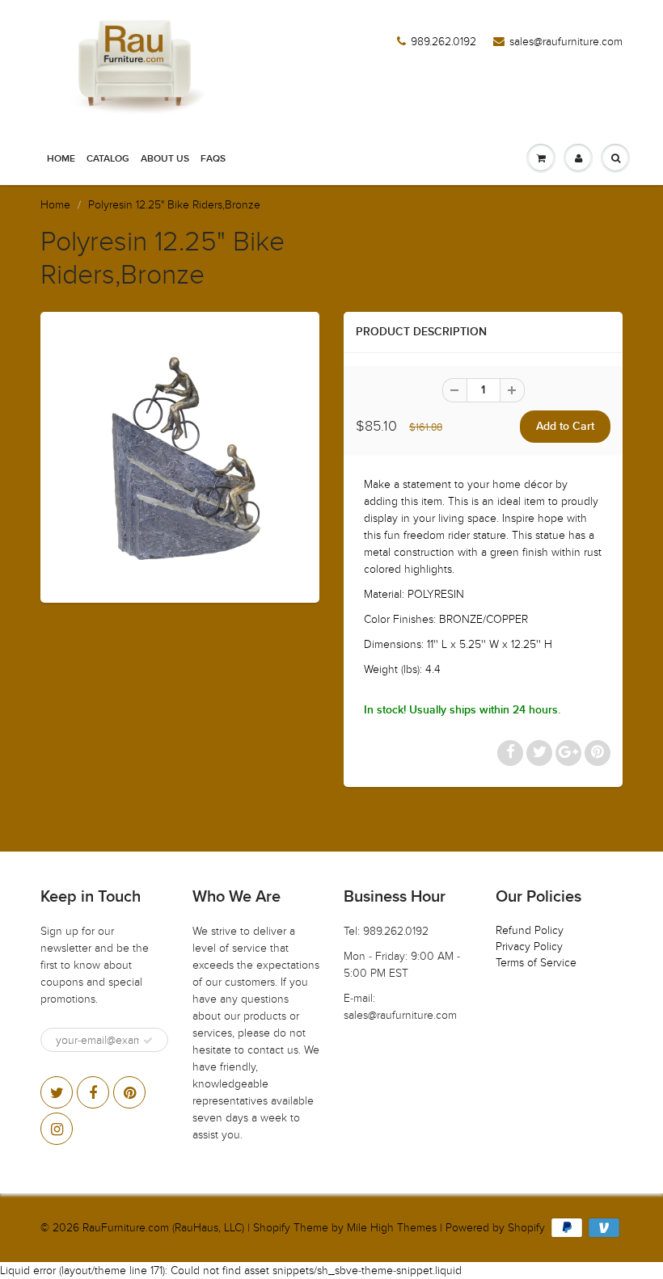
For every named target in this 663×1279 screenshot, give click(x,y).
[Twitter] (56, 1092)
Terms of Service (536, 963)
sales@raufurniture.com (566, 41)
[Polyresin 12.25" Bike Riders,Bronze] (180, 455)
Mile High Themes (392, 1228)
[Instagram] (56, 1129)
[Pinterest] (129, 1092)
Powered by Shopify (495, 1228)
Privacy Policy (529, 946)
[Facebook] (93, 1092)
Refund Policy (530, 930)
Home (61, 159)
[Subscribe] (148, 1041)
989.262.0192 (443, 41)
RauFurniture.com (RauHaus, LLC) (163, 1228)
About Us (165, 159)
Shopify (271, 1228)
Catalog (108, 159)
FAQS (213, 159)
